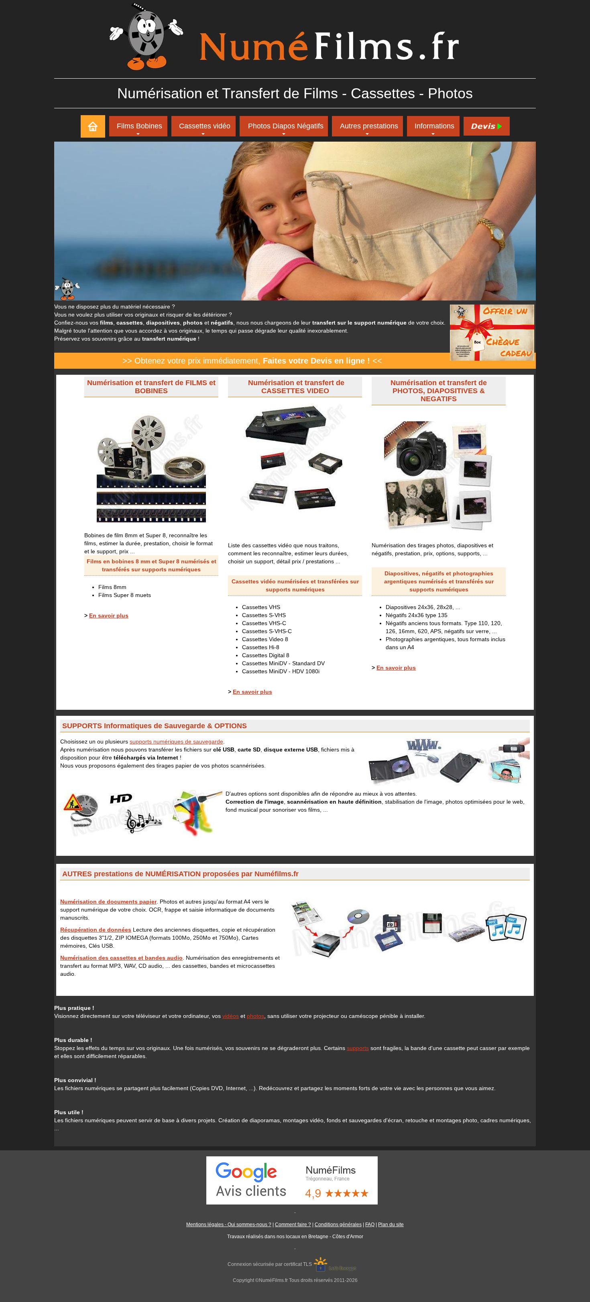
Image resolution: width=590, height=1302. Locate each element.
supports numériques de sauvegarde (176, 741)
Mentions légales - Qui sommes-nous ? (228, 1224)
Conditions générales (338, 1224)
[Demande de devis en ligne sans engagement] (486, 126)
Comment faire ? (293, 1224)
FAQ (369, 1224)
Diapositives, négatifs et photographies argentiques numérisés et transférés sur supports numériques (439, 581)
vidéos (230, 1016)
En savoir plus (108, 615)
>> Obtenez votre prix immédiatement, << (252, 360)
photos (255, 1016)
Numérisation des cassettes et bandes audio (121, 958)
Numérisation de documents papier (108, 901)
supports (358, 1048)
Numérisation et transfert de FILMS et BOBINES (151, 387)
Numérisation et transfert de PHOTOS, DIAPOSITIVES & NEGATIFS (439, 391)
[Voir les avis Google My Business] (295, 1180)
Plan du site (391, 1224)
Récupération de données (95, 929)
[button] (367, 126)
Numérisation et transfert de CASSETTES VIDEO (296, 387)
